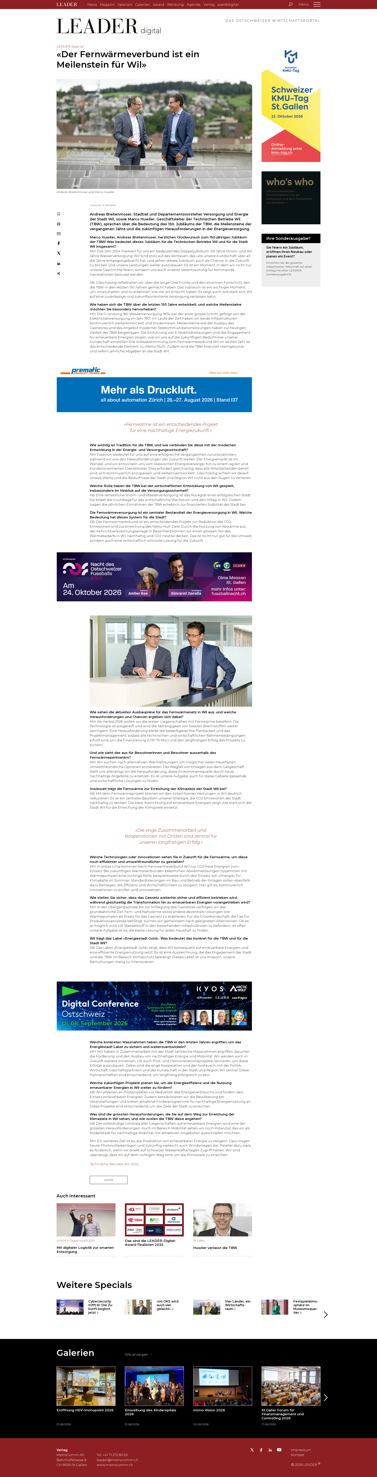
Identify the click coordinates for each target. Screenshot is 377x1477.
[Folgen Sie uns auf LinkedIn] (270, 1450)
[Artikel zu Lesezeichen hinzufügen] (59, 214)
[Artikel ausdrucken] (59, 224)
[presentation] (52, 1314)
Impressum (301, 1450)
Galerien (142, 4)
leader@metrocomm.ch (117, 1460)
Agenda (193, 4)
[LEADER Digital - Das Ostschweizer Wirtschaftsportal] (70, 5)
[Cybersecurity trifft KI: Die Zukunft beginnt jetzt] (86, 1307)
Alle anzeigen (137, 1354)
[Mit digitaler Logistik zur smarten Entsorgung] (86, 1229)
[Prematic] (154, 387)
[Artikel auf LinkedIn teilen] (59, 264)
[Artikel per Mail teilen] (59, 234)
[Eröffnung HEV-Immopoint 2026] (86, 1397)
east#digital (228, 4)
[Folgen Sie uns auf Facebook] (261, 1450)
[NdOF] (154, 576)
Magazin (107, 4)
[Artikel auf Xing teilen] (59, 273)
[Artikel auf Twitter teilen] (59, 254)
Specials (125, 4)
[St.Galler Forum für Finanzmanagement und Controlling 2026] (291, 1397)
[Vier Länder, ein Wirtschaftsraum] (222, 1307)
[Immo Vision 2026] (222, 1397)
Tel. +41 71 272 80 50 (112, 1455)
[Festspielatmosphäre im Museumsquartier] (291, 1307)
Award (158, 4)
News (92, 4)
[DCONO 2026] (154, 1006)
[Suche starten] (290, 4)
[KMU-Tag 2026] (291, 103)
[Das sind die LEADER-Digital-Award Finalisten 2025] (154, 1229)
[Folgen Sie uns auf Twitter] (252, 1451)
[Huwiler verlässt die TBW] (222, 1229)
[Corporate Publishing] (291, 260)
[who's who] (291, 197)
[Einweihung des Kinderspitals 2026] (154, 1397)
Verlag (209, 4)
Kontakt (297, 1455)
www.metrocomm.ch (115, 1465)
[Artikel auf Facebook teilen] (59, 243)
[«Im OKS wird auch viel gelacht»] (154, 1307)
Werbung (175, 4)
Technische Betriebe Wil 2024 (114, 1164)
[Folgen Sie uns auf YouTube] (279, 1451)
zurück (108, 1180)
